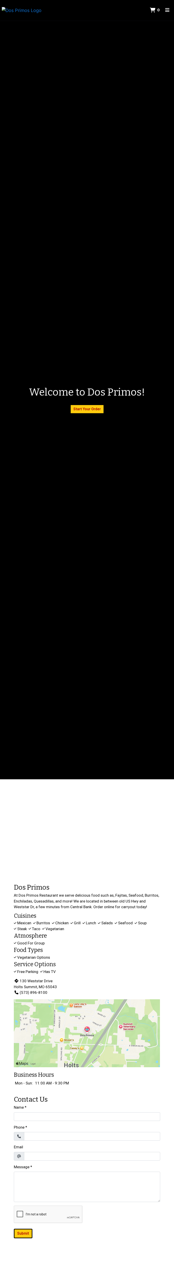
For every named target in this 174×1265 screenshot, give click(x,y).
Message (21, 1167)
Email (18, 1147)
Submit (23, 1233)
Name (19, 1107)
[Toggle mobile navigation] (167, 10)
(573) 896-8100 (33, 992)
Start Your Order (87, 409)
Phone (19, 1127)
